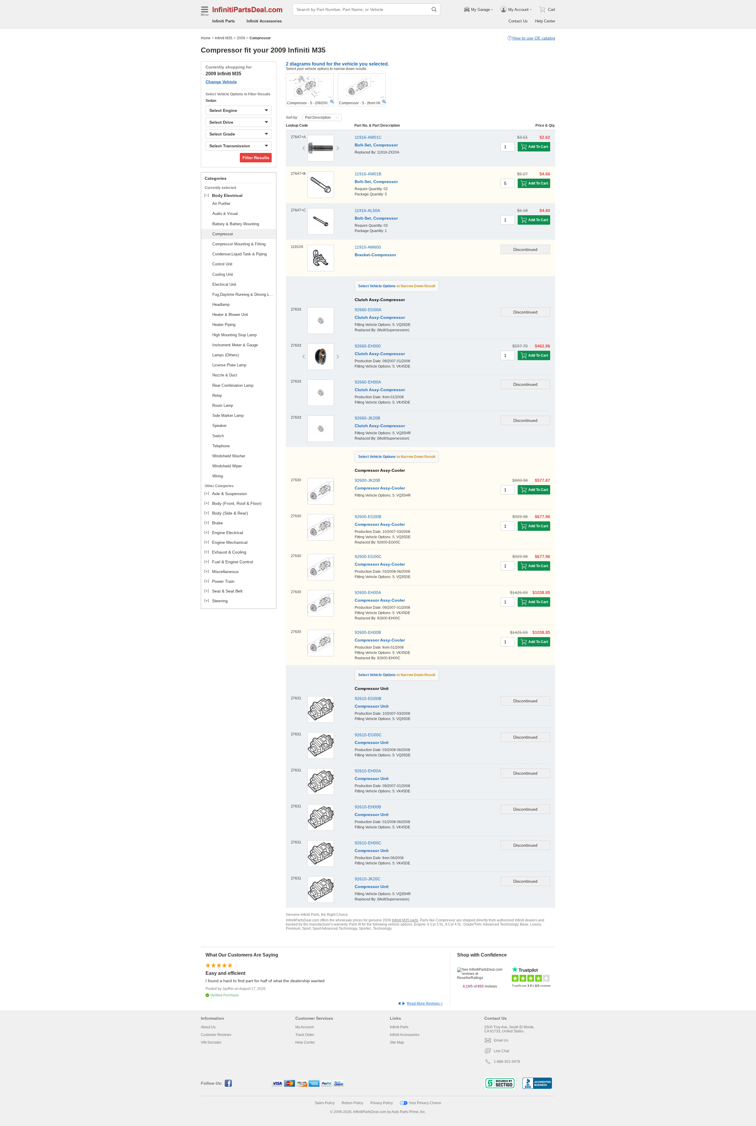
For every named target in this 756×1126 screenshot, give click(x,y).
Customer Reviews (216, 1035)
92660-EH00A (368, 382)
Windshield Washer (228, 456)
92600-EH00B (368, 632)
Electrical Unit (224, 284)
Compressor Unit (372, 886)
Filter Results (255, 157)
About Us (208, 1027)
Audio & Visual (225, 213)
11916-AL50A (367, 210)
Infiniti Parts (223, 21)
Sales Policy (325, 1103)
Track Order (304, 1035)
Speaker (219, 425)
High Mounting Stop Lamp (234, 335)
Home (206, 38)
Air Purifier (221, 203)
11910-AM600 (368, 247)
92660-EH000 (368, 346)
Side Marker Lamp (228, 415)
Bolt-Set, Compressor (376, 145)
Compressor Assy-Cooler (380, 488)
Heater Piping (223, 324)
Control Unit (222, 264)
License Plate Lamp (229, 365)
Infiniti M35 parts (405, 920)
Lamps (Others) (225, 355)
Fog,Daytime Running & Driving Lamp (243, 294)
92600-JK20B (367, 480)
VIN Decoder (211, 1042)
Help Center (545, 21)
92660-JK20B (367, 418)
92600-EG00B (368, 516)
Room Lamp (222, 405)
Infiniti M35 (223, 38)
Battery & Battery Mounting (235, 224)
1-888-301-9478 (507, 1062)
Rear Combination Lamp (232, 385)
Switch (218, 436)
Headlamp (220, 304)
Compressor (222, 234)
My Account (304, 1027)
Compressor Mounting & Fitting (238, 244)
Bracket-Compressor (375, 254)
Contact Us (518, 21)
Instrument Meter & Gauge (235, 345)
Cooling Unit (222, 274)
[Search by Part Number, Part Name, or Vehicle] (434, 9)
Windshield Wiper (227, 466)
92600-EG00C (368, 556)
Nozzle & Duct (224, 375)
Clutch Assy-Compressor (380, 317)
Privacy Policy (381, 1103)
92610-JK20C (367, 879)
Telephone (221, 446)
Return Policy (352, 1103)
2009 (241, 38)
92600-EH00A (368, 592)
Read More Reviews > (425, 1003)
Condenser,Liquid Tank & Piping (239, 254)
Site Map (397, 1042)
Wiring (217, 476)
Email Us (501, 1040)
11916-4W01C (368, 137)
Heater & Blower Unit (230, 314)
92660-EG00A (368, 309)
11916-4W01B (368, 174)
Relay (217, 395)
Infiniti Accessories (264, 21)
